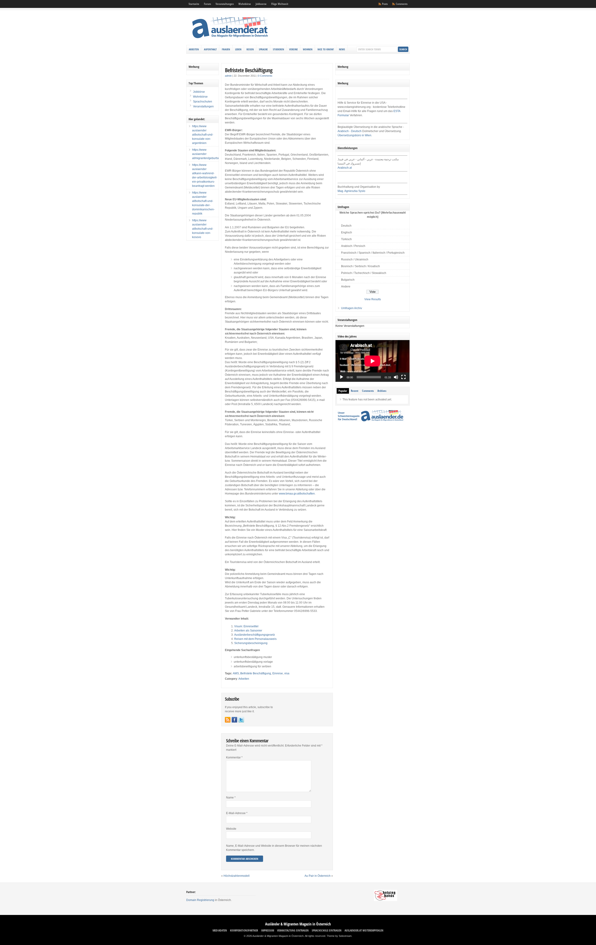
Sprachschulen (202, 101)
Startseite (194, 4)
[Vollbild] (403, 377)
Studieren (278, 49)
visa (286, 673)
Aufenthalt (210, 49)
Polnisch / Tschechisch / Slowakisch (363, 273)
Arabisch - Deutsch (350, 131)
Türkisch (346, 239)
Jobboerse (261, 4)
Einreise (277, 673)
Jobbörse (198, 91)
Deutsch (346, 225)
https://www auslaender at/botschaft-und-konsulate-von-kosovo (202, 229)
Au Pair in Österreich (318, 875)
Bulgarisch (348, 279)
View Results (372, 299)
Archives (381, 391)
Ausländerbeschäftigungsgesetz (254, 634)
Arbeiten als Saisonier (248, 630)
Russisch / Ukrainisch (354, 259)
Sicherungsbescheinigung (251, 643)
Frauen (226, 49)
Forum (207, 4)
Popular (343, 391)
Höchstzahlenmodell (237, 875)
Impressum (267, 930)
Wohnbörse (244, 4)
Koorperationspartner (244, 930)
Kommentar (234, 757)
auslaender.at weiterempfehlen (364, 930)
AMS (236, 673)
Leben (238, 49)
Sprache (263, 49)
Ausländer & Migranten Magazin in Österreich (298, 924)
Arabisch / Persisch (353, 246)
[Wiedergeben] (341, 377)
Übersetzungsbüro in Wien (354, 135)
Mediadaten (220, 930)
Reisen (250, 49)
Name (231, 797)
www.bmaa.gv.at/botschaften (297, 493)
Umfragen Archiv (351, 308)
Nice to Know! (326, 49)
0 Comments (265, 75)
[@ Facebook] (234, 720)
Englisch (346, 232)
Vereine (293, 49)
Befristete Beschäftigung (248, 70)
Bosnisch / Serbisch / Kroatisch (360, 266)
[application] (372, 361)
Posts (385, 4)
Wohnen (307, 49)
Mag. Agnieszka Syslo (351, 191)
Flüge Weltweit (279, 4)
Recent (354, 391)
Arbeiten (194, 49)
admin (228, 75)
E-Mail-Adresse (236, 813)
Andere (345, 286)
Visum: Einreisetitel (246, 626)
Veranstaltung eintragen (293, 930)
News (342, 49)
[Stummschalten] (396, 377)
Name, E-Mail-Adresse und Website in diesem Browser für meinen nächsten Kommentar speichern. (274, 848)
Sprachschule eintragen (327, 930)
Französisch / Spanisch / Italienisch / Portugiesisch (373, 252)
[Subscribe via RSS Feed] (227, 720)
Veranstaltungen (225, 4)
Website (231, 828)
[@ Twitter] (241, 720)
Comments (401, 4)
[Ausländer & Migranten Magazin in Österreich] (229, 39)
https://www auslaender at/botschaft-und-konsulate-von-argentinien (202, 135)
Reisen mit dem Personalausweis (255, 639)
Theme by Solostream (339, 936)
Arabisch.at (345, 167)
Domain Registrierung (200, 900)
